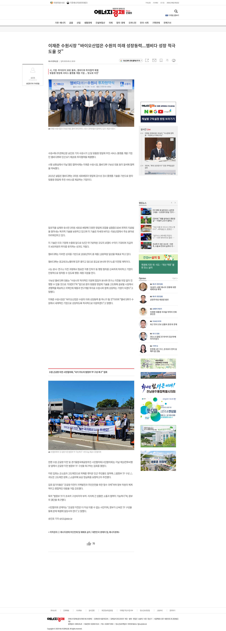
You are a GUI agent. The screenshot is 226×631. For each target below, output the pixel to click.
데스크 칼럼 (155, 334)
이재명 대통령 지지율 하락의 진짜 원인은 (163, 313)
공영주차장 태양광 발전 (159, 299)
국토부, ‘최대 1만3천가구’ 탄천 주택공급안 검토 (159, 134)
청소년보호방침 (145, 610)
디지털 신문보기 (174, 15)
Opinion (142, 278)
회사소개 (53, 610)
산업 (79, 22)
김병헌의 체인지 (157, 309)
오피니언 (132, 22)
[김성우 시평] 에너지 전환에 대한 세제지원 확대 (163, 288)
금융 (71, 22)
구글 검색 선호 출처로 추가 (131, 60)
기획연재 (156, 22)
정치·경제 (120, 22)
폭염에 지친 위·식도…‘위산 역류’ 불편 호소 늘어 (157, 266)
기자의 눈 (155, 346)
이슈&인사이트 (156, 321)
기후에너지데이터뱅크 (78, 2)
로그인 (162, 3)
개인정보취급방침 (107, 610)
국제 (111, 22)
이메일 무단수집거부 (126, 610)
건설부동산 (100, 22)
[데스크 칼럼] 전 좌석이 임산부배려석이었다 (163, 338)
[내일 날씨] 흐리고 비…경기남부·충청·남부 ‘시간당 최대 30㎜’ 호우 (160, 163)
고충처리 (160, 610)
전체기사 (167, 22)
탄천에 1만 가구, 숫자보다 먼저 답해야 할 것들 (163, 350)
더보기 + (175, 278)
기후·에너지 (60, 22)
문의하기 (172, 610)
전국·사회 (144, 22)
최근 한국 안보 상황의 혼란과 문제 (163, 324)
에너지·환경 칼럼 (157, 284)
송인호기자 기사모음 (32, 83)
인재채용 (66, 610)
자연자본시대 (59, 2)
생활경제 (88, 22)
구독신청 (148, 3)
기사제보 (155, 3)
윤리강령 (91, 610)
